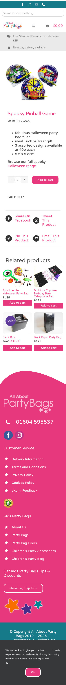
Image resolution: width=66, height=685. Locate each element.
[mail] (36, 4)
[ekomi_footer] (8, 500)
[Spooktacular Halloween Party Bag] (17, 276)
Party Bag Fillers (24, 543)
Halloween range (22, 166)
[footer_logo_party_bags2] (28, 396)
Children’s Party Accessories (34, 551)
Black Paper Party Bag (47, 337)
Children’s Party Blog (28, 559)
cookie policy (56, 652)
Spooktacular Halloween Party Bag (15, 292)
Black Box (9, 337)
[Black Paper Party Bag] (48, 323)
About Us (19, 527)
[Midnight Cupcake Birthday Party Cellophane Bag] (48, 276)
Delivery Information (27, 459)
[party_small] (12, 20)
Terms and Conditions (29, 467)
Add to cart (45, 179)
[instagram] (29, 4)
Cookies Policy (23, 483)
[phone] (43, 4)
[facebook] (22, 4)
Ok (33, 672)
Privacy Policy (22, 475)
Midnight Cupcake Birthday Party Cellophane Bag (45, 293)
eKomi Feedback (24, 491)
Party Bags (20, 535)
